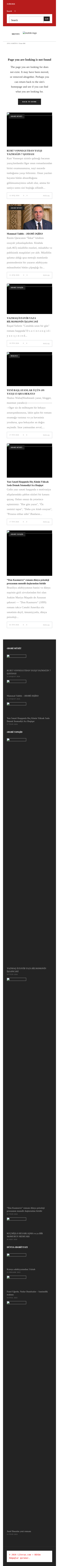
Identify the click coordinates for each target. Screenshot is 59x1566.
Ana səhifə (12, 43)
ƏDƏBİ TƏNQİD (17, 287)
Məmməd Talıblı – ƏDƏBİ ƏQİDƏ (25, 233)
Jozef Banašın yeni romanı (19, 1531)
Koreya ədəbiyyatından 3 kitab (21, 1269)
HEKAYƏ (14, 356)
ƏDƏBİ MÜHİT (16, 116)
